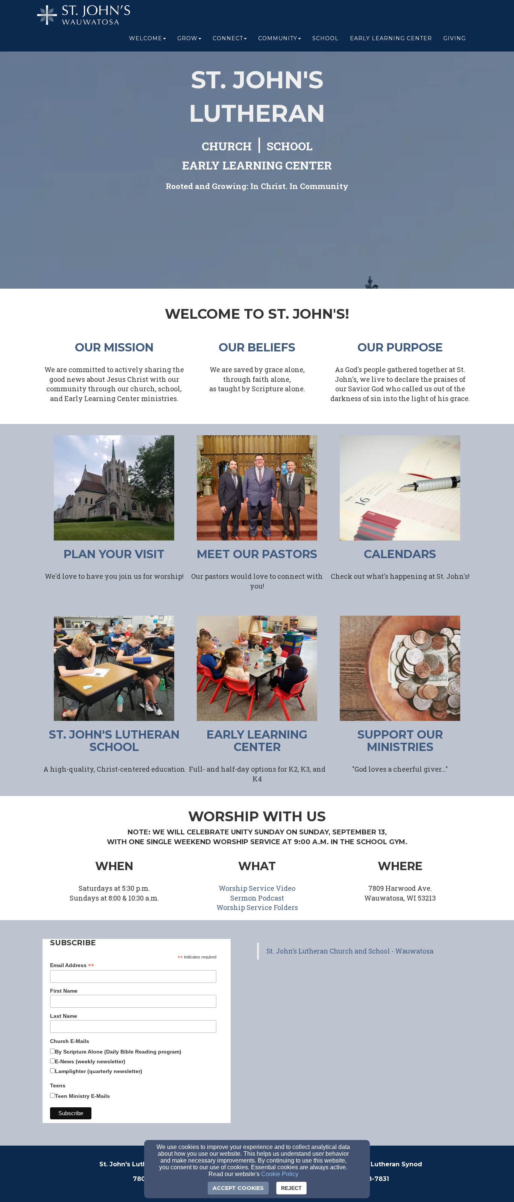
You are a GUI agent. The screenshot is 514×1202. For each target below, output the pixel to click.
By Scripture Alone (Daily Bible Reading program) (118, 1052)
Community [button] (277, 38)
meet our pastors (257, 554)
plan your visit (114, 554)
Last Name (63, 1016)
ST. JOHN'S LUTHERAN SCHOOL (114, 741)
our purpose (400, 347)
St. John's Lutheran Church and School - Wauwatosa (349, 951)
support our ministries (400, 741)
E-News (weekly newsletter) (90, 1061)
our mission (114, 347)
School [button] (325, 38)
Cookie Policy (279, 1174)
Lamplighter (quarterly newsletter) (98, 1071)
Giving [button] (454, 38)
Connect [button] (228, 38)
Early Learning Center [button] (391, 38)
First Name (64, 991)
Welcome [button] (145, 38)
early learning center (257, 741)
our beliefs (257, 347)
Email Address (72, 965)
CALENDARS (400, 554)
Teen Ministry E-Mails (82, 1096)
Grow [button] (187, 38)
